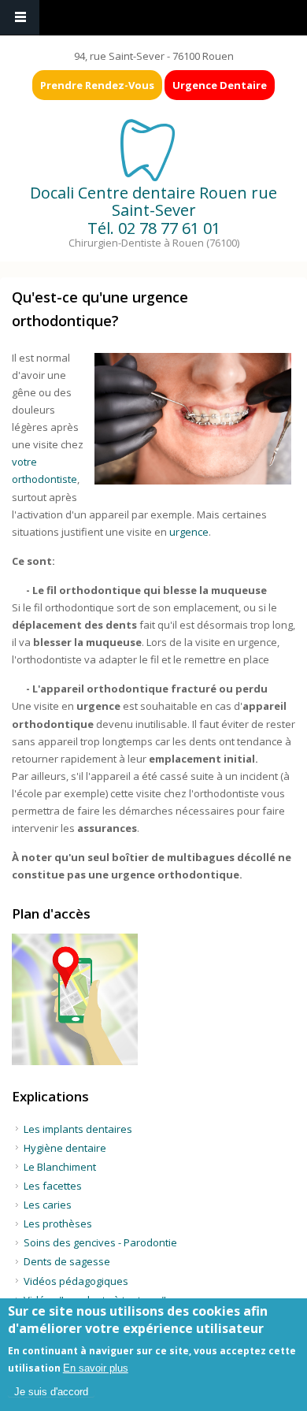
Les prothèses (58, 1223)
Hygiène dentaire (65, 1148)
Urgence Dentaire (219, 85)
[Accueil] (151, 148)
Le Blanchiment (60, 1167)
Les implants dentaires (78, 1129)
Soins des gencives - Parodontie (100, 1242)
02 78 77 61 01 (169, 228)
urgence (189, 532)
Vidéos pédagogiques (76, 1281)
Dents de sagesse (67, 1261)
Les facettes (53, 1186)
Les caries (48, 1204)
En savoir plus (95, 1368)
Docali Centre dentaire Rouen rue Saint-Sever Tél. (153, 210)
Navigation (19, 17)
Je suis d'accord (51, 1392)
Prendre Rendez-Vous (97, 85)
